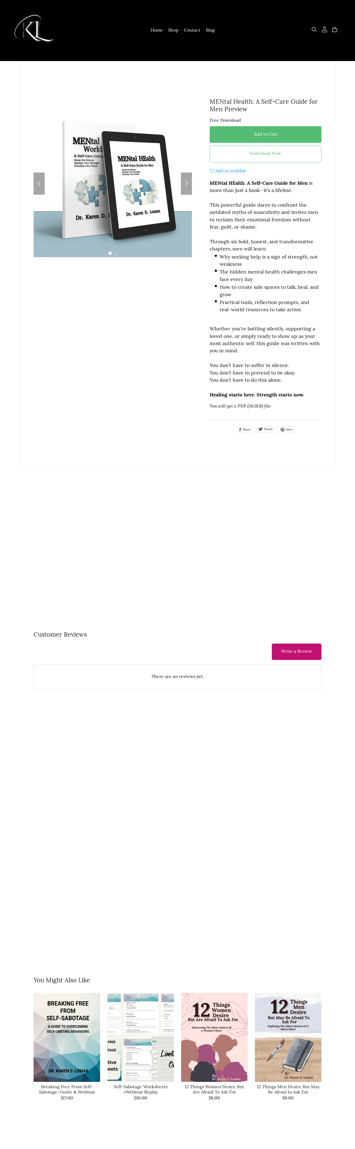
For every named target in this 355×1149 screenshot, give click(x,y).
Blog (210, 30)
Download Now (265, 153)
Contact (192, 30)
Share (246, 429)
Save (288, 429)
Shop (173, 30)
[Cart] (337, 29)
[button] (39, 184)
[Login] (324, 29)
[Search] (314, 29)
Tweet (268, 429)
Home (157, 30)
